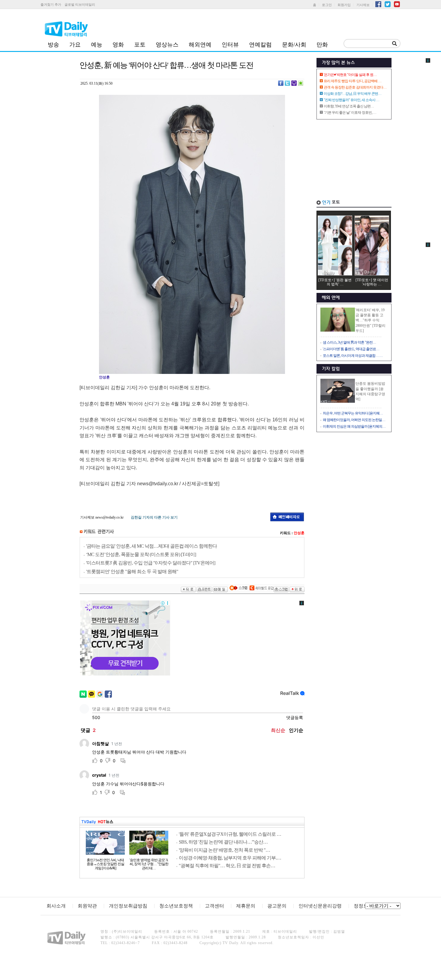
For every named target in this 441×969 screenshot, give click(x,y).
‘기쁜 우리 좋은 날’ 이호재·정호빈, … (350, 112)
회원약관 (87, 905)
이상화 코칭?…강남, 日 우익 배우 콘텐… (352, 94)
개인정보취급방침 (128, 905)
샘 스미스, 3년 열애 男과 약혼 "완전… (349, 342)
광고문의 (276, 905)
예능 (96, 44)
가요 (75, 44)
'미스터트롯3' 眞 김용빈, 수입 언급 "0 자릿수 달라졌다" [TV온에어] (150, 562)
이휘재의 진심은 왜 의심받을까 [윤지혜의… (354, 426)
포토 (140, 44)
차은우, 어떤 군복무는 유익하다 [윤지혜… (353, 413)
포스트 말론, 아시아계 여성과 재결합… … (352, 356)
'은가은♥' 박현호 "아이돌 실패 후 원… (350, 75)
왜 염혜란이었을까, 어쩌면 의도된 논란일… (354, 420)
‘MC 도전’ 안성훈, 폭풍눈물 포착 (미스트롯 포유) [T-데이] (141, 554)
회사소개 (56, 905)
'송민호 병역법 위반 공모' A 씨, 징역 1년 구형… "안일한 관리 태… (149, 864)
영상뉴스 (167, 44)
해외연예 (200, 44)
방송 (53, 44)
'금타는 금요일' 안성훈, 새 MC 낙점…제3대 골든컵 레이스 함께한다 (151, 546)
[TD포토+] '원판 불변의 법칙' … (335, 282)
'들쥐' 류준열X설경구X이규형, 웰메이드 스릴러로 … (230, 834)
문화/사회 (294, 44)
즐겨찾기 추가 (50, 4)
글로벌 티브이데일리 (79, 4)
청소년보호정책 (176, 905)
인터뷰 (230, 44)
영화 (118, 44)
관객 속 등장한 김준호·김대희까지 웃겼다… (355, 87)
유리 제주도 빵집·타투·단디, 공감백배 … (352, 81)
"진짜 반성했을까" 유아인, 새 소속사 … (351, 100)
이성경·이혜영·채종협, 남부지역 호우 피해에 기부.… (230, 857)
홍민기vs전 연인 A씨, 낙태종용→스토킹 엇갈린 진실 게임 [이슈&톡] (105, 864)
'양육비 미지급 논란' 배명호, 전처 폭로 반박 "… (224, 850)
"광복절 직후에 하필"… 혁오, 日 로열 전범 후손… (227, 865)
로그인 (327, 5)
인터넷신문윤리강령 (320, 905)
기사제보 (363, 5)
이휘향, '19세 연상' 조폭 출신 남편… (349, 106)
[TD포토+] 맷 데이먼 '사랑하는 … (372, 282)
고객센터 (214, 905)
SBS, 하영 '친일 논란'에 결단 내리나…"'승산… (223, 841)
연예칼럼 (260, 44)
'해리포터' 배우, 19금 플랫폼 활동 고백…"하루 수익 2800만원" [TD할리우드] (371, 320)
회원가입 (344, 5)
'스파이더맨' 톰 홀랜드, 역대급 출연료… (351, 349)
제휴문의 (245, 905)
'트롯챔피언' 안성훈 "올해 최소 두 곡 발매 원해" (132, 571)
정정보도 (363, 905)
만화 (322, 44)
